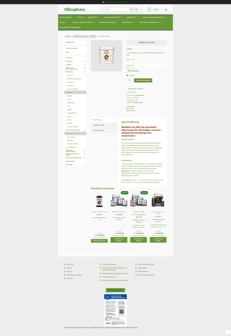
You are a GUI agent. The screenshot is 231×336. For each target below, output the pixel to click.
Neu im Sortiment (65, 17)
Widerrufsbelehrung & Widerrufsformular (114, 273)
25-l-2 (128, 110)
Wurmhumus (125, 171)
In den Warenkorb (143, 80)
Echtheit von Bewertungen (146, 275)
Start (69, 36)
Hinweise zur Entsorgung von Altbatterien (115, 280)
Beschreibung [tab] (97, 120)
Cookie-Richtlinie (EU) (109, 277)
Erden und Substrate (112, 17)
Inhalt (130, 65)
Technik (62, 22)
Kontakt (69, 268)
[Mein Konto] (166, 10)
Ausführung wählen (119, 240)
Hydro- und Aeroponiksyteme (153, 17)
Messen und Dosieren (107, 22)
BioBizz (136, 102)
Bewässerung (127, 22)
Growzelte (131, 17)
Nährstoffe (92, 17)
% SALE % (80, 17)
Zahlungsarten (142, 268)
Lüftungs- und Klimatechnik (82, 22)
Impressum (70, 264)
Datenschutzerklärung (109, 264)
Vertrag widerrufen (115, 290)
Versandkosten (139, 95)
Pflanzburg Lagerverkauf (74, 275)
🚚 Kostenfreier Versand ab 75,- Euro (115, 2)
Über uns (69, 271)
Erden (93, 36)
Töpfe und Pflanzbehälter (149, 22)
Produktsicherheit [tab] (98, 125)
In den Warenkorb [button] (99, 241)
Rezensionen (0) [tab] (98, 130)
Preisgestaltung (143, 271)
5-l (127, 108)
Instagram (70, 278)
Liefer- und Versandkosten (146, 264)
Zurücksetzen (134, 71)
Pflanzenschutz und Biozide (69, 27)
